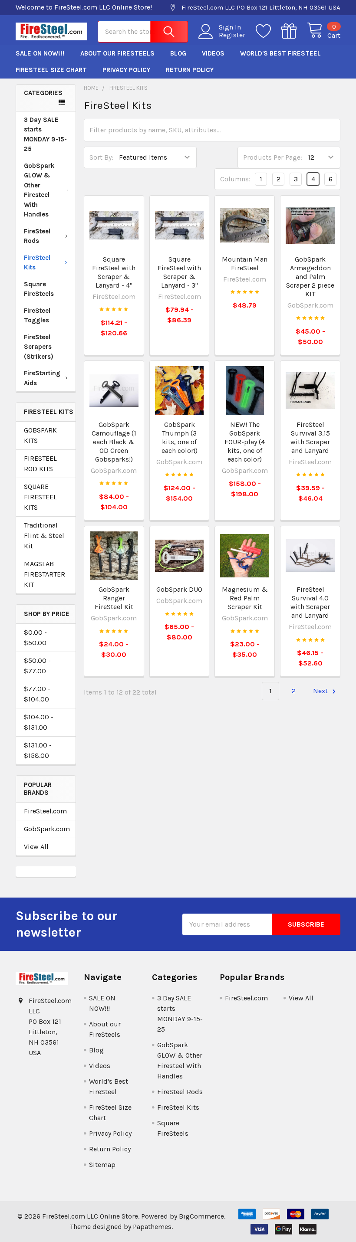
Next (321, 691)
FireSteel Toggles (37, 315)
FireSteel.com (45, 811)
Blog (178, 53)
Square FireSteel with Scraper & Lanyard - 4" (113, 272)
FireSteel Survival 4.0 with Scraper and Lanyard (310, 602)
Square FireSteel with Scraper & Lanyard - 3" (179, 272)
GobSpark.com (46, 829)
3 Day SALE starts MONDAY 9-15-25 (45, 134)
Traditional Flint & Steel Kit (44, 535)
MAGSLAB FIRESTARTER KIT (44, 574)
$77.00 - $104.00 (37, 694)
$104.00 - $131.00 (38, 722)
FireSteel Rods (37, 236)
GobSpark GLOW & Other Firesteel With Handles (39, 190)
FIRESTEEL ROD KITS (40, 463)
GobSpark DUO (179, 589)
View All (36, 846)
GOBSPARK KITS (40, 435)
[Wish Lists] (268, 31)
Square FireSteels (39, 289)
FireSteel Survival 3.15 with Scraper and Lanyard (310, 437)
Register (232, 35)
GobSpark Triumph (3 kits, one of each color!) (180, 437)
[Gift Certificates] (294, 31)
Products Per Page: (272, 157)
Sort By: (101, 157)
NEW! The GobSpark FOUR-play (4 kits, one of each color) (244, 441)
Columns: (235, 179)
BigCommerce (201, 1216)
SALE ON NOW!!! (40, 53)
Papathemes (152, 1226)
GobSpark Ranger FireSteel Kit (114, 598)
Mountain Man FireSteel (244, 263)
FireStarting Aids (42, 378)
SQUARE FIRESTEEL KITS (40, 496)
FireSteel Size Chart (51, 70)
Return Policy (190, 70)
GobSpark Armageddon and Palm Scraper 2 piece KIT (310, 276)
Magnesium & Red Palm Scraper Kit (245, 598)
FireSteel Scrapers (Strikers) (38, 346)
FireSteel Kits (37, 263)
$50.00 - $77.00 (37, 665)
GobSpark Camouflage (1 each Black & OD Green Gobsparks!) (114, 441)
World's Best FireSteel (280, 53)
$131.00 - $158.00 (38, 750)
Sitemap (102, 1164)
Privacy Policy (126, 70)
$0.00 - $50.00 (35, 637)
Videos (213, 53)
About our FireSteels (117, 53)
